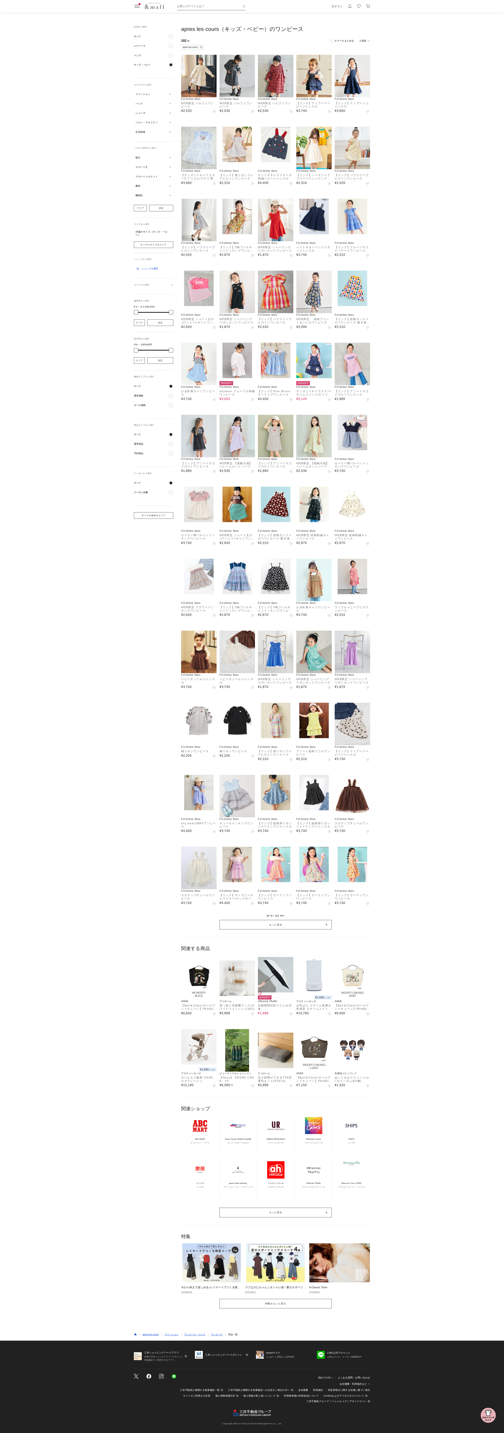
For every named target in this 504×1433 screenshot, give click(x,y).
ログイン (337, 6)
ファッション (171, 1334)
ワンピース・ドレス (194, 1334)
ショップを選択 (150, 268)
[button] (153, 36)
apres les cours (151, 1334)
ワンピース (217, 1334)
